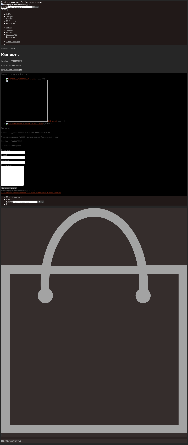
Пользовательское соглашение (14, 193)
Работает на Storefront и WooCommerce (44, 193)
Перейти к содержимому (31, 2)
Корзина (9, 19)
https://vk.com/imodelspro (11, 70)
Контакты (10, 23)
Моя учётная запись (14, 197)
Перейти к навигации (10, 2)
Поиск (35, 7)
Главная (4, 48)
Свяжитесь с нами (9, 188)
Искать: (4, 7)
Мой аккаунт (11, 21)
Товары (9, 16)
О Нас (9, 14)
